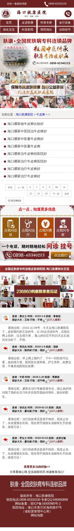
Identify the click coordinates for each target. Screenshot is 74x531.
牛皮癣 (40, 114)
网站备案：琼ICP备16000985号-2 (37, 503)
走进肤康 (27, 22)
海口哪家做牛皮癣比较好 (25, 124)
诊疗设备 (65, 22)
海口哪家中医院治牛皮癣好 (27, 131)
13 (38, 193)
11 (64, 187)
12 (31, 193)
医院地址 (46, 29)
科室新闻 (27, 29)
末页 (67, 194)
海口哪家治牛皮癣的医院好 (27, 153)
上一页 (20, 187)
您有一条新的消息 (17, 3)
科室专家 (46, 22)
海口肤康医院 (24, 114)
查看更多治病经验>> (37, 466)
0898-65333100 (58, 3)
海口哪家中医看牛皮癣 (23, 146)
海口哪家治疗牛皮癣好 (23, 168)
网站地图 (37, 515)
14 (46, 193)
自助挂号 (65, 29)
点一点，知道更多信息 (37, 209)
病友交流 (9, 29)
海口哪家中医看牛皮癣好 (25, 139)
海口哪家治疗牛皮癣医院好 (27, 161)
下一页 (56, 194)
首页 (9, 22)
